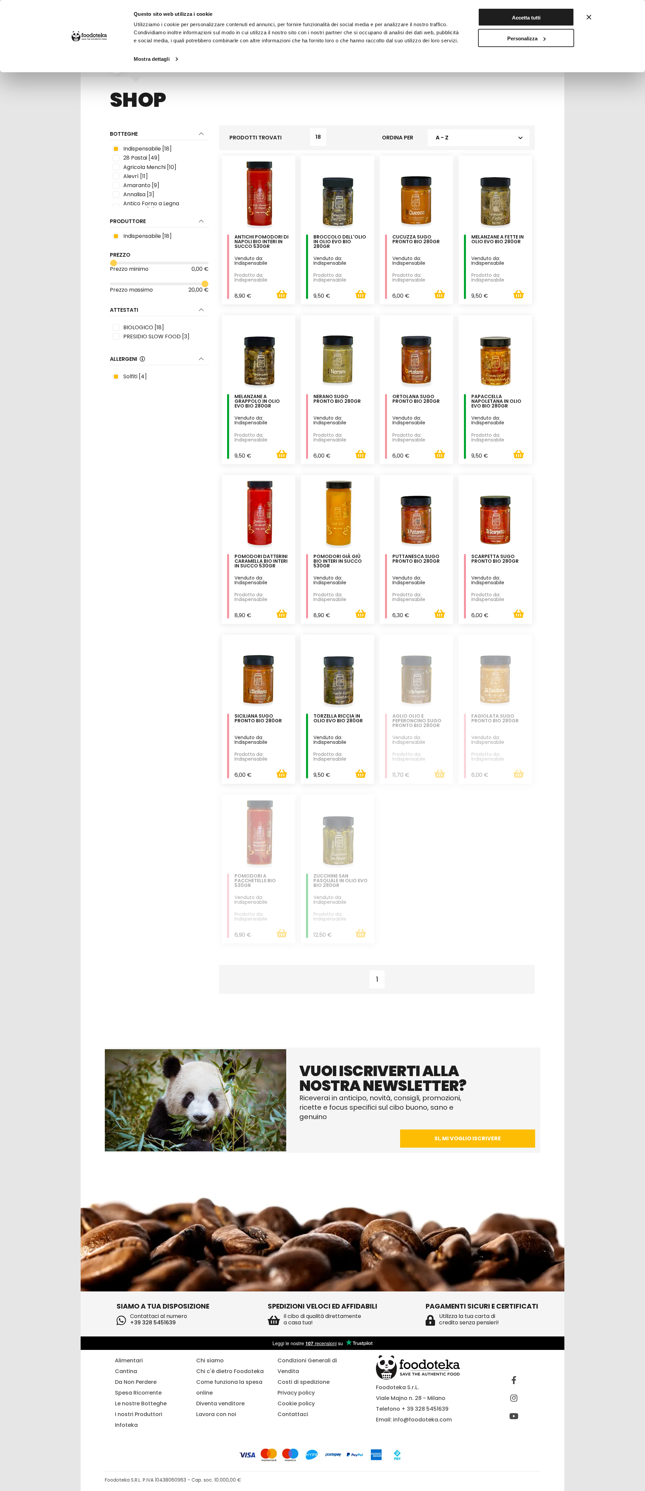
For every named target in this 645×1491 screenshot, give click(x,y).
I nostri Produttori (138, 1414)
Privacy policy (296, 1393)
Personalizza (522, 38)
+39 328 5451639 (153, 1322)
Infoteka (126, 1425)
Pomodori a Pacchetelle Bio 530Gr (255, 881)
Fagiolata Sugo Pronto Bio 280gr (495, 719)
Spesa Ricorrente (138, 1393)
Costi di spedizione (303, 1382)
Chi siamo (210, 1360)
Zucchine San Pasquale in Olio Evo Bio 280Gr (340, 881)
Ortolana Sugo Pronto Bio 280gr (416, 399)
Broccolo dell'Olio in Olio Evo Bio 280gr (339, 242)
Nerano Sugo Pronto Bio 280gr (337, 399)
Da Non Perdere (136, 1382)
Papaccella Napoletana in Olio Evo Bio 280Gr (496, 401)
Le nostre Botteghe (141, 1403)
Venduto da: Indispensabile (250, 260)
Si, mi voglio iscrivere (467, 1138)
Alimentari (129, 1360)
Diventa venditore (220, 1403)
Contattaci (292, 1414)
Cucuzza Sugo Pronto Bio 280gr (416, 240)
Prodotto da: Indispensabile (250, 277)
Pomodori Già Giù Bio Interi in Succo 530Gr (337, 561)
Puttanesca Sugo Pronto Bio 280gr (416, 559)
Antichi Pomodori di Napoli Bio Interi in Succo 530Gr (261, 242)
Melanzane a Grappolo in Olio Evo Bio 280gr (257, 401)
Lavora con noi (216, 1414)
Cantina (126, 1371)
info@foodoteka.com (422, 1419)
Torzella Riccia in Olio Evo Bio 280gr (338, 719)
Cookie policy (296, 1403)
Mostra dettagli (152, 59)
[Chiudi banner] (589, 17)
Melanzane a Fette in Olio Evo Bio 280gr (497, 240)
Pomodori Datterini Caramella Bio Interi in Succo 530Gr (261, 561)
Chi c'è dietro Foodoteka (230, 1371)
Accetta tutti (526, 17)
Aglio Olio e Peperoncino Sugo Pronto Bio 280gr (416, 721)
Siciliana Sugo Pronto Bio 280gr (258, 719)
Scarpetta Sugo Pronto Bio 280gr (495, 559)
